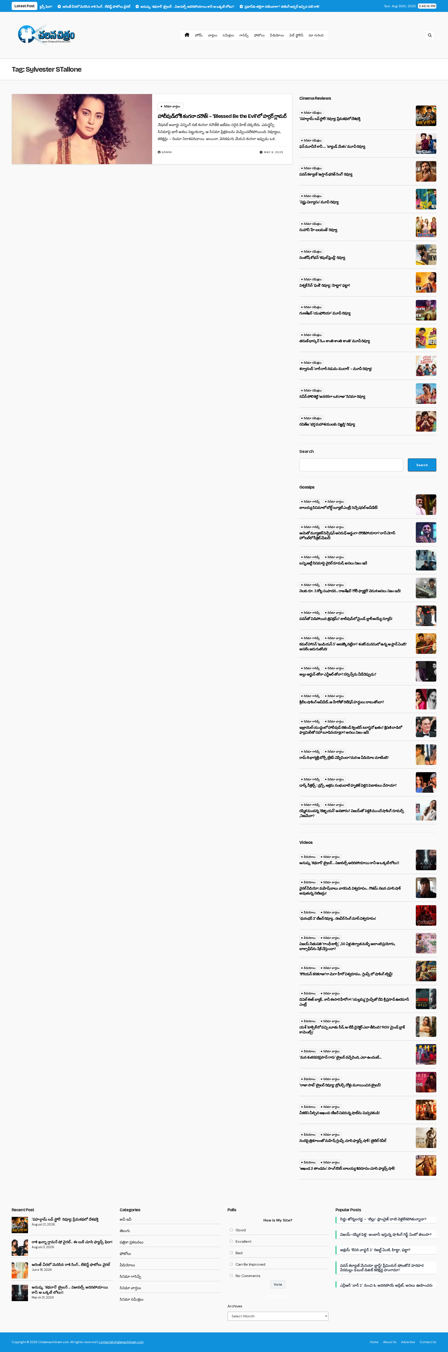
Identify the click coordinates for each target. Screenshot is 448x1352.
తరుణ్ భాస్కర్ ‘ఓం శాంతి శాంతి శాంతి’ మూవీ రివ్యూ (334, 341)
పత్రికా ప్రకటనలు (132, 1242)
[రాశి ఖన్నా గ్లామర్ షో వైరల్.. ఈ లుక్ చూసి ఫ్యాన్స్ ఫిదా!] (20, 1247)
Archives (235, 1306)
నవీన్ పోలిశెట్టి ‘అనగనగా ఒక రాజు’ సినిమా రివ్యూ (332, 396)
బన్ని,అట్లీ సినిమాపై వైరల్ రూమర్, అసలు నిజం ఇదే (333, 563)
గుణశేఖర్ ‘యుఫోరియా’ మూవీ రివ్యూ (324, 313)
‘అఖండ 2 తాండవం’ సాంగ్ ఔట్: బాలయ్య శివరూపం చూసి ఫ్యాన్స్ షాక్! (347, 1168)
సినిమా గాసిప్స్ (312, 501)
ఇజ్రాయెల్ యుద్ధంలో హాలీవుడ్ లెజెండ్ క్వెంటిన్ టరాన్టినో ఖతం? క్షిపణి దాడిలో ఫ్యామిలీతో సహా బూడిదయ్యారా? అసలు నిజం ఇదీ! (350, 730)
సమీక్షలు (228, 35)
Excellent (244, 1241)
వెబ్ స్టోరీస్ (296, 35)
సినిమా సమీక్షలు (313, 113)
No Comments (248, 1275)
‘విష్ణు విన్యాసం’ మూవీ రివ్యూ (318, 202)
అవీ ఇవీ (126, 1219)
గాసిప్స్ (244, 35)
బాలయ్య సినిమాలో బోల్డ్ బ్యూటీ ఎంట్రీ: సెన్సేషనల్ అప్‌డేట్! (338, 507)
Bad (239, 1252)
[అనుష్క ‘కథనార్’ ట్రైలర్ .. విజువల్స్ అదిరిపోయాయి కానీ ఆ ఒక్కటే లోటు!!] (20, 1293)
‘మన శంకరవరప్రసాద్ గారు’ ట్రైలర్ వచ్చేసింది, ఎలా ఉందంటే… (340, 1057)
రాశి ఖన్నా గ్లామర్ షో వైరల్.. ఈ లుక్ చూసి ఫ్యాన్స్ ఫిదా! (72, 1242)
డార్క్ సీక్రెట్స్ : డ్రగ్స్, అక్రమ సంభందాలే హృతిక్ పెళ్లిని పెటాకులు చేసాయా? (347, 785)
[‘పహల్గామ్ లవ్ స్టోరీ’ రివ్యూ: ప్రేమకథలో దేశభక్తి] (20, 1225)
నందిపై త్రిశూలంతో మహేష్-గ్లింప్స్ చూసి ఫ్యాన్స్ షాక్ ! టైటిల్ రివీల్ (342, 1140)
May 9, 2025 (273, 152)
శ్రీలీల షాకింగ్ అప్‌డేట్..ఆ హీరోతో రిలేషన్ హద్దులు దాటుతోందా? (341, 702)
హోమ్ (199, 35)
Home (374, 1342)
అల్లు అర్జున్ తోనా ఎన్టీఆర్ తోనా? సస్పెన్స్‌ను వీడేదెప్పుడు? (337, 674)
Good (241, 1230)
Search (306, 451)
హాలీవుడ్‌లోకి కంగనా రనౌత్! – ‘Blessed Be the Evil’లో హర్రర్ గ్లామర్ (222, 116)
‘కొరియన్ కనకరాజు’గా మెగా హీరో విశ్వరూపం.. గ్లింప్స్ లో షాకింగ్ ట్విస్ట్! (345, 974)
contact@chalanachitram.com (121, 1342)
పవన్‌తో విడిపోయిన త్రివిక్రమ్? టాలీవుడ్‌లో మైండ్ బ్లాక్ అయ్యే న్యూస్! (345, 618)
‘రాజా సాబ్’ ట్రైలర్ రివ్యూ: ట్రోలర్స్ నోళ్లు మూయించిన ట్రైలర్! (340, 1085)
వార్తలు (212, 35)
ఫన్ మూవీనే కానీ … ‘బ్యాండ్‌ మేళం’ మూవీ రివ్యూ (332, 146)
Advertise (408, 1342)
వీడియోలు (277, 35)
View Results (278, 1295)
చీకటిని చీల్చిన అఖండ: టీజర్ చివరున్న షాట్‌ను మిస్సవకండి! (339, 1113)
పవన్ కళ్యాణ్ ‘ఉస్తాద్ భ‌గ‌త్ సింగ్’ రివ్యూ (325, 174)
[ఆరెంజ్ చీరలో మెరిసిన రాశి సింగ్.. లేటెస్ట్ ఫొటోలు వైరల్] (20, 1270)
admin (167, 152)
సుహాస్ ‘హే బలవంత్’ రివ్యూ (318, 230)
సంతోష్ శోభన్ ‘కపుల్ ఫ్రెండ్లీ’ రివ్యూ (322, 257)
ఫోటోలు (259, 35)
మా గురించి (316, 35)
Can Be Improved (250, 1264)
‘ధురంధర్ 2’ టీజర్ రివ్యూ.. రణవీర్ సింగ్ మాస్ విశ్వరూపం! (337, 918)
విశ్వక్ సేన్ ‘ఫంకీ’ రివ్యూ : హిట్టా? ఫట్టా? (324, 285)
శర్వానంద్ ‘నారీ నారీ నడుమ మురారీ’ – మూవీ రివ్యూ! (335, 368)
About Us (389, 1342)
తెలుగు (125, 1230)
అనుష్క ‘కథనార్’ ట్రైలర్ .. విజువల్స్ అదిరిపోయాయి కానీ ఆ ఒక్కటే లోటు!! (349, 863)
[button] (429, 35)
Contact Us (428, 1342)
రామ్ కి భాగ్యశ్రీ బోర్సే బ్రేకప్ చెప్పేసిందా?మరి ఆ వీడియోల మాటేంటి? (343, 757)
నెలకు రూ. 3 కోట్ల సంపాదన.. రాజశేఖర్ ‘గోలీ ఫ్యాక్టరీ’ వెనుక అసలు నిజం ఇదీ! (350, 591)
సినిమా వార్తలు (172, 106)
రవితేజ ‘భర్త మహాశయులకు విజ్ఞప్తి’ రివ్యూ (327, 424)
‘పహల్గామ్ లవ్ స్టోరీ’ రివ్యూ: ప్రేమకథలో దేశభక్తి (329, 118)
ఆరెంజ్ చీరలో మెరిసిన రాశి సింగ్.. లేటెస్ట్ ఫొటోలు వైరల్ (71, 1264)
